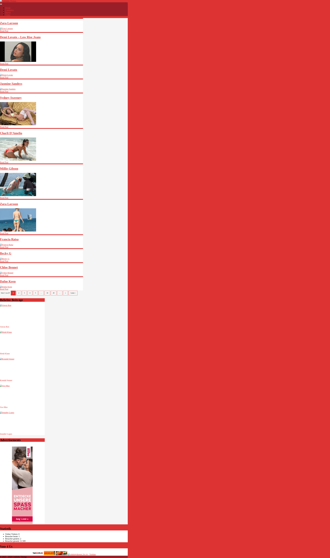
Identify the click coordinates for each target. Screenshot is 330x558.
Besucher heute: (12, 536)
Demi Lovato (8, 69)
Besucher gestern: (12, 539)
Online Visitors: (11, 534)
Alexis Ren (4, 327)
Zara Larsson (9, 23)
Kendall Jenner (6, 380)
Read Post (4, 31)
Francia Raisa (9, 239)
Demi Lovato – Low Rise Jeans (20, 37)
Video (7, 15)
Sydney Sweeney (11, 97)
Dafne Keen (8, 281)
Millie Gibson (9, 168)
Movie (8, 12)
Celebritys (9, 10)
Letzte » (73, 293)
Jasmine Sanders (11, 83)
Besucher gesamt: (12, 541)
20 (53, 293)
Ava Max (4, 407)
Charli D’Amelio (11, 133)
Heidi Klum (5, 354)
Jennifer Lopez (6, 434)
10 (47, 293)
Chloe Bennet (9, 267)
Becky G (5, 253)
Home (7, 8)
